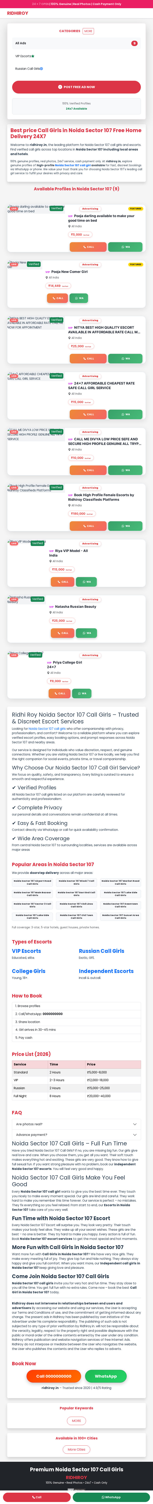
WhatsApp (106, 1376)
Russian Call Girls (27, 69)
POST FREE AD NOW (79, 87)
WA (128, 246)
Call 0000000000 (53, 1376)
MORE (88, 31)
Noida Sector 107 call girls (47, 729)
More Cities (76, 1449)
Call (90, 246)
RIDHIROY (17, 13)
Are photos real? (29, 1124)
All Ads (75, 43)
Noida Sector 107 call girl (73, 165)
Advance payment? (31, 1134)
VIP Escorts (23, 56)
